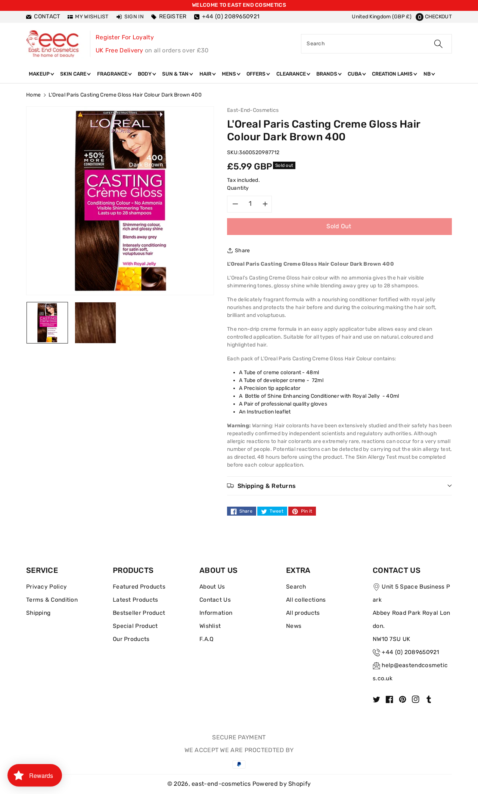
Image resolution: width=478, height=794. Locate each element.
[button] (434, 16)
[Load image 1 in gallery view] (47, 322)
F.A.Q (206, 639)
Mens (229, 74)
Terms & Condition (52, 599)
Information (215, 613)
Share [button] (242, 250)
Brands (327, 74)
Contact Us (215, 599)
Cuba (355, 74)
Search (296, 586)
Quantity (238, 188)
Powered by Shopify (281, 783)
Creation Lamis (393, 74)
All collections (306, 599)
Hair (205, 74)
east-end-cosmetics (221, 783)
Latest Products (135, 599)
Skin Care (73, 74)
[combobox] (376, 43)
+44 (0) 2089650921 (410, 652)
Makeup (40, 74)
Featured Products (139, 586)
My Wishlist (91, 16)
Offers (256, 74)
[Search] (438, 43)
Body (145, 74)
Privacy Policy (46, 586)
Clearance (291, 74)
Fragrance (112, 74)
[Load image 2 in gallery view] (95, 322)
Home (33, 95)
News (293, 626)
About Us (212, 586)
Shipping (38, 613)
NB (427, 74)
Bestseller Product (139, 613)
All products (303, 613)
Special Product (135, 626)
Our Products (131, 639)
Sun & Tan (176, 74)
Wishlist (210, 626)
